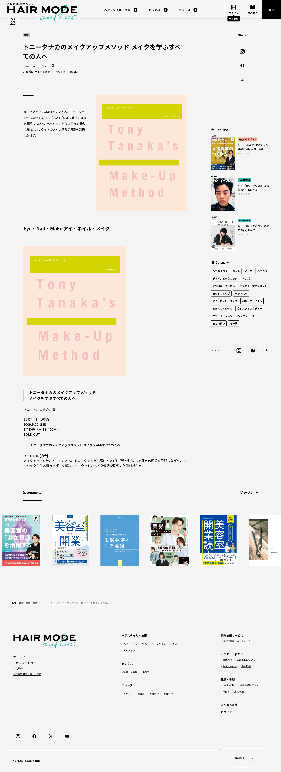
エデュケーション (222, 316)
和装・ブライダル (252, 301)
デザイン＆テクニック (225, 278)
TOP (14, 603)
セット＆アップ (221, 293)
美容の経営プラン (247, 139)
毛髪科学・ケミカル (224, 286)
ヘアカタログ (220, 271)
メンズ (246, 278)
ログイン (226, 712)
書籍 (35, 603)
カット (236, 271)
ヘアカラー (263, 271)
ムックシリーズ (246, 316)
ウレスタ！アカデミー (249, 308)
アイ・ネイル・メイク (225, 301)
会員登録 (233, 18)
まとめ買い (219, 323)
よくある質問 (229, 705)
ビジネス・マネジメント (253, 286)
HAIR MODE (245, 179)
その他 (233, 323)
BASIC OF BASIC (222, 308)
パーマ (248, 271)
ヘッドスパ (241, 293)
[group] (52, 540)
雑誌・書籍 (25, 603)
